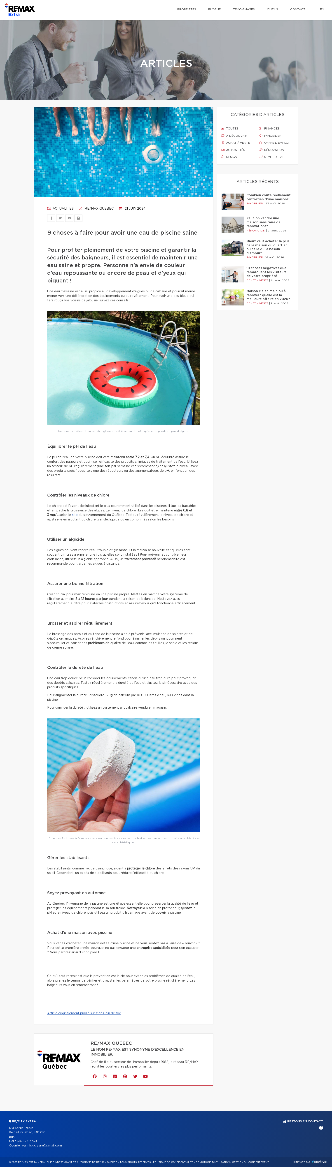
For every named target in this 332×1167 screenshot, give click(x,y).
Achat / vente (237, 142)
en (322, 9)
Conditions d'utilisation (213, 1162)
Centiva (319, 1161)
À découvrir (236, 135)
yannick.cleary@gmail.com (42, 1145)
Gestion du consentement (250, 1162)
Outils (272, 9)
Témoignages (244, 9)
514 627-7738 (27, 1141)
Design (231, 157)
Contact (297, 9)
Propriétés (186, 9)
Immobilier (272, 135)
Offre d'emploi (276, 142)
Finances (271, 128)
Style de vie (273, 157)
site (75, 515)
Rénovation (273, 150)
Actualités (63, 208)
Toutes (231, 128)
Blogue (214, 9)
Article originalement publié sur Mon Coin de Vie (84, 1013)
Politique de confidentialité (173, 1162)
